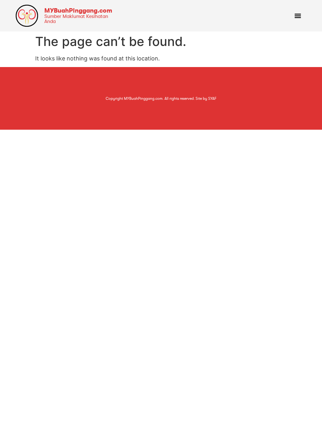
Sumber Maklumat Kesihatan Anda (76, 19)
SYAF (212, 98)
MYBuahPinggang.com (78, 10)
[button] (298, 16)
